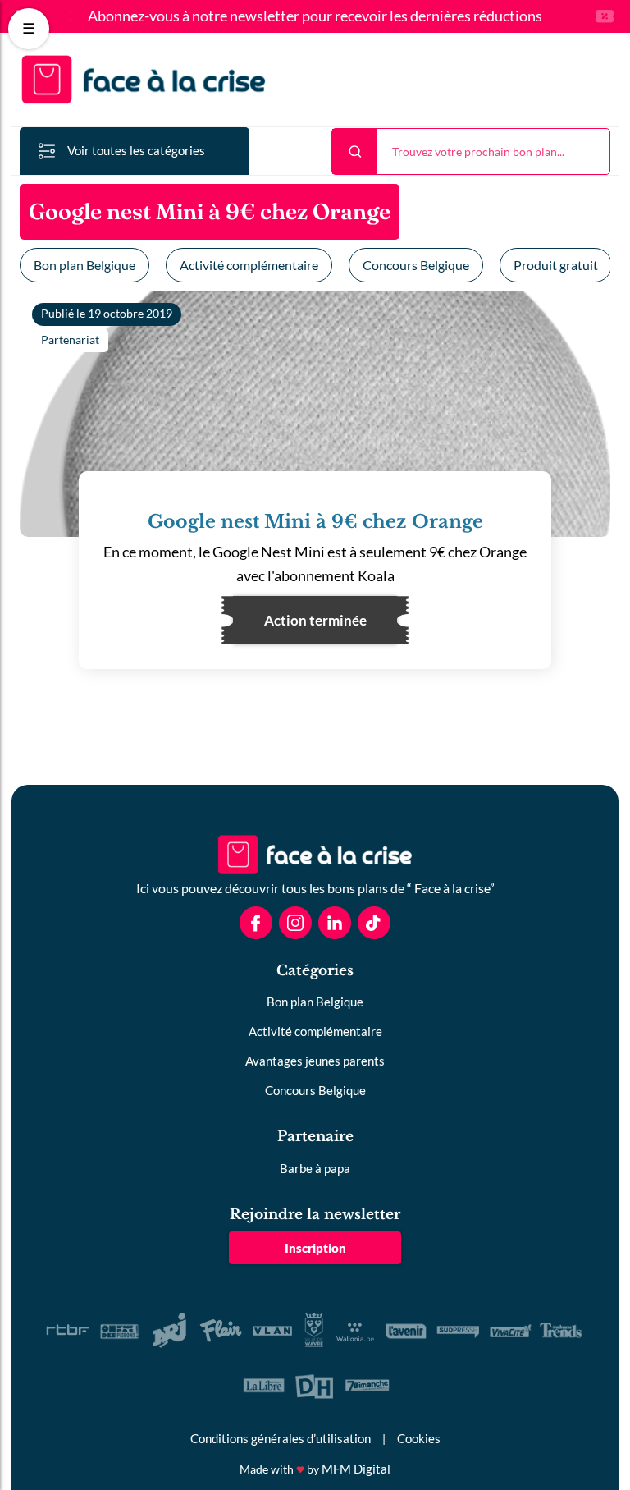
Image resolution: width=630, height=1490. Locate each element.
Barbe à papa (315, 1168)
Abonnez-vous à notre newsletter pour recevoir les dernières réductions (315, 16)
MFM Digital (356, 1468)
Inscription (315, 1247)
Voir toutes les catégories (136, 150)
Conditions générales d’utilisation (280, 1438)
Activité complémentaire (249, 265)
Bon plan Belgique (84, 265)
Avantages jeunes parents (315, 1060)
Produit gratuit (556, 265)
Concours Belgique (416, 265)
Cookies (419, 1438)
